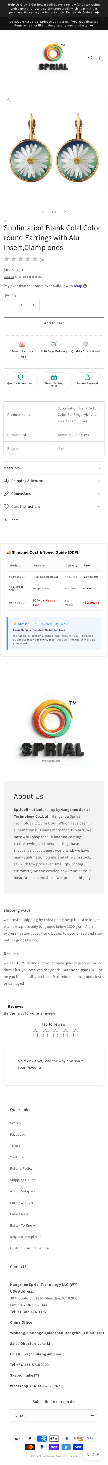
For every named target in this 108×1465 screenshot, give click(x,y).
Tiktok (15, 1145)
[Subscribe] (92, 1415)
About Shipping (22, 1191)
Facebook (18, 1134)
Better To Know (22, 1225)
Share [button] (14, 520)
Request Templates (25, 1236)
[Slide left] (42, 211)
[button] (6, 57)
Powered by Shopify (66, 1456)
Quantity (10, 295)
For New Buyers (22, 1202)
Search (15, 1123)
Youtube (17, 1157)
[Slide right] (65, 211)
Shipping (9, 276)
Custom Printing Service (29, 1248)
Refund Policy (21, 1168)
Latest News (20, 1214)
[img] (21, 259)
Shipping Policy (22, 1179)
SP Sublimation (47, 1456)
